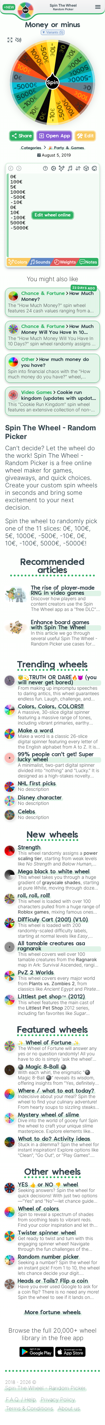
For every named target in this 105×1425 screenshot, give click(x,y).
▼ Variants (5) (52, 32)
